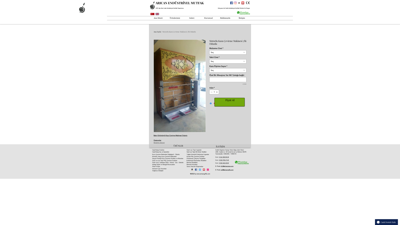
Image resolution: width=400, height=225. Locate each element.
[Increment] (217, 92)
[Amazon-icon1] (192, 170)
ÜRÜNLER (178, 145)
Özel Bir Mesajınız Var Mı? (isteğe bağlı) (226, 75)
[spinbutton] (214, 92)
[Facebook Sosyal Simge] (231, 3)
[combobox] (227, 52)
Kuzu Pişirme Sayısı (218, 66)
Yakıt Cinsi (214, 57)
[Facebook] (196, 170)
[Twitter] (200, 170)
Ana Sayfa (157, 32)
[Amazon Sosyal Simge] (239, 3)
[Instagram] (235, 3)
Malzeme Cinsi (216, 48)
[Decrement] (211, 92)
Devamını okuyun (159, 143)
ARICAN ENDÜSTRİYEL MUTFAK (180, 3)
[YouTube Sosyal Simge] (242, 3)
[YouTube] (204, 170)
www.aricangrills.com (203, 174)
